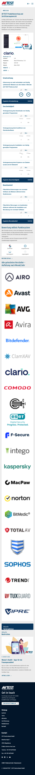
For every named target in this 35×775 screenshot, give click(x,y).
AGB (3, 763)
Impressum (17, 763)
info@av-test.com (10, 746)
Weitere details (6, 258)
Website (5, 68)
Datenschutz (9, 763)
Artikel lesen (6, 675)
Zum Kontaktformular (9, 703)
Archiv (5, 70)
